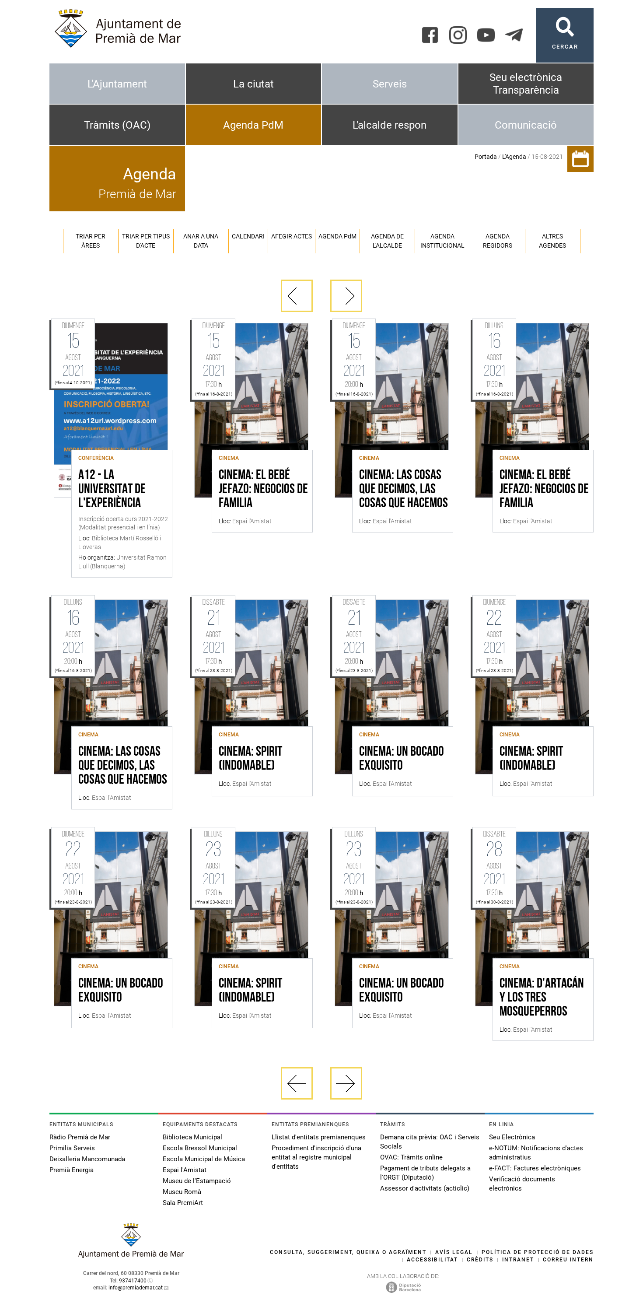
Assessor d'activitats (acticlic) (424, 1188)
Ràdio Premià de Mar (79, 1137)
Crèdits (480, 1260)
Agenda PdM (253, 125)
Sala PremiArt (183, 1203)
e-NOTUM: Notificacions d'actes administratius (536, 1152)
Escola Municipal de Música (204, 1159)
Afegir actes (291, 236)
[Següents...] (346, 296)
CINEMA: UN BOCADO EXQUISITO (401, 759)
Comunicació (526, 125)
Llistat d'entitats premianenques (319, 1137)
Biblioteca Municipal (192, 1137)
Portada (486, 156)
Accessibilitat (432, 1260)
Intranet (518, 1260)
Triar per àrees (90, 241)
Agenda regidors (497, 241)
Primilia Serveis (72, 1148)
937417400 (133, 1281)
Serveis (390, 84)
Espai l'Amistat (184, 1170)
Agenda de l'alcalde (387, 241)
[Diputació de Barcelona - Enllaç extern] (403, 1287)
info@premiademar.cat (135, 1288)
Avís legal (454, 1252)
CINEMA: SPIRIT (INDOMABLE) (250, 759)
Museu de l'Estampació (197, 1181)
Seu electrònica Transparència (525, 83)
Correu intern (568, 1260)
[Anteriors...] (297, 296)
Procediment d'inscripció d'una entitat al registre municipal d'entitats (316, 1157)
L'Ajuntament (117, 84)
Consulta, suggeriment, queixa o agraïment (348, 1252)
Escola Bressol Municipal (200, 1148)
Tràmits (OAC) (117, 125)
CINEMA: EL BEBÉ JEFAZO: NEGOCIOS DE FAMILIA (263, 490)
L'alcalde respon (389, 125)
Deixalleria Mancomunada (87, 1159)
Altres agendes (552, 241)
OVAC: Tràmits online (411, 1157)
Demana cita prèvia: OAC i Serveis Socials (429, 1141)
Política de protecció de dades (538, 1252)
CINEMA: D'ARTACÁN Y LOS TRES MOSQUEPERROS (542, 998)
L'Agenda (514, 156)
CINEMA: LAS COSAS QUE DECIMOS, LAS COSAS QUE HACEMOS (403, 490)
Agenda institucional (442, 241)
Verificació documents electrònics (522, 1183)
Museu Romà (182, 1192)
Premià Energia (71, 1170)
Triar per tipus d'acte (146, 241)
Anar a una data (200, 241)
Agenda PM (337, 236)
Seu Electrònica (512, 1137)
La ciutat (253, 84)
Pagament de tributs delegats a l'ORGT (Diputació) (425, 1172)
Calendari (248, 236)
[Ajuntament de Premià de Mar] (131, 1255)
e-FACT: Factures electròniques (535, 1168)
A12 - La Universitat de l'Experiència (112, 490)
